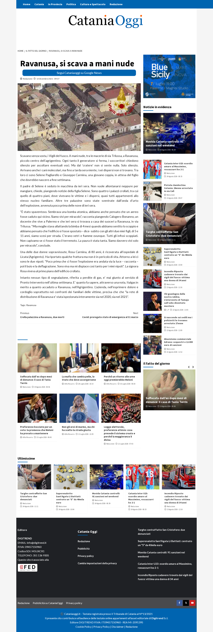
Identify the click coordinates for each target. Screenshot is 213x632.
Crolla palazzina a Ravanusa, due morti (42, 315)
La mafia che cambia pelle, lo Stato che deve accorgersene (79, 378)
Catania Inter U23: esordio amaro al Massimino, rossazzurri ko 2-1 (178, 166)
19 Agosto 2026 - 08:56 (42, 387)
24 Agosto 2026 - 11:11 (168, 240)
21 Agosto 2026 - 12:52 (174, 352)
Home (26, 4)
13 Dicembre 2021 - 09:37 (47, 78)
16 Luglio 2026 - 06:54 (127, 384)
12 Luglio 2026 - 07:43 (125, 444)
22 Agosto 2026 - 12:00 (174, 330)
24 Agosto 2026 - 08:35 (174, 176)
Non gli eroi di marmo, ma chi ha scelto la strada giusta (78, 428)
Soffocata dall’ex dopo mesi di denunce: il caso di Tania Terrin (36, 380)
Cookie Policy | (84, 626)
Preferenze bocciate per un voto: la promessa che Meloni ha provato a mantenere (36, 430)
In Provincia (55, 4)
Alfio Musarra (69, 384)
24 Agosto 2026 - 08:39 (168, 149)
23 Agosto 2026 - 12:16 (174, 287)
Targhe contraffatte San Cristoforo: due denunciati (164, 233)
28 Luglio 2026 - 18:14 (85, 384)
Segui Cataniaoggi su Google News (79, 73)
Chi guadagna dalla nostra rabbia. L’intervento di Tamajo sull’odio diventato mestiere (176, 299)
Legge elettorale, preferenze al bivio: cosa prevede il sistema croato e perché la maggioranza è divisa (119, 433)
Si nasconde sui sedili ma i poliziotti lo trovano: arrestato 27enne (178, 320)
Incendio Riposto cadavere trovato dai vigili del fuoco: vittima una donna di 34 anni (177, 276)
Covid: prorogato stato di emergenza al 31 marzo (110, 315)
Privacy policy (86, 555)
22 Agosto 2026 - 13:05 (180, 310)
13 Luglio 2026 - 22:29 (85, 434)
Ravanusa (31, 305)
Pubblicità (84, 548)
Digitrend (157, 618)
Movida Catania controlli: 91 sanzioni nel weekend (165, 143)
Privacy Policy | (102, 626)
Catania (39, 4)
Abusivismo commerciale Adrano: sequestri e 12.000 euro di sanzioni (178, 341)
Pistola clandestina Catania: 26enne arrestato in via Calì (178, 187)
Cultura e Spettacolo (93, 4)
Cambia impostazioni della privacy (97, 563)
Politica (71, 4)
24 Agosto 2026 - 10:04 (174, 265)
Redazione (116, 4)
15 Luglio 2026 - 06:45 (44, 437)
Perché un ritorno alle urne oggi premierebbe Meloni (119, 378)
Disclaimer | (118, 626)
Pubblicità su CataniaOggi (48, 603)
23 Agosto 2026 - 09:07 (174, 198)
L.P (168, 310)
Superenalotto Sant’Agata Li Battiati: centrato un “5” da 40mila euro (178, 253)
